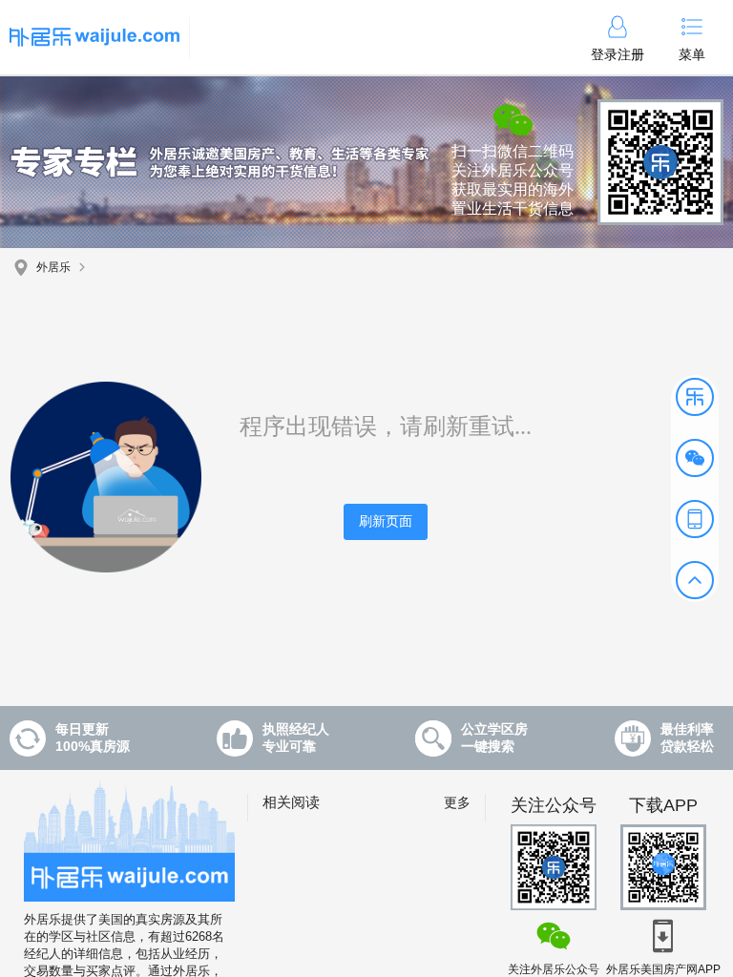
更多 (457, 802)
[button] (695, 397)
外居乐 (53, 267)
